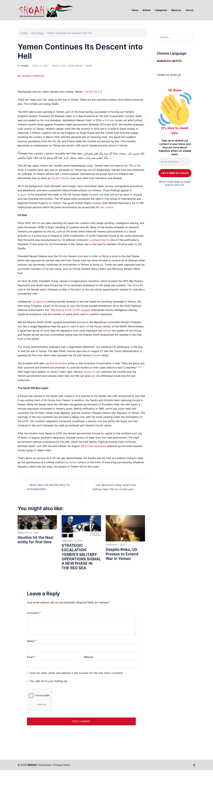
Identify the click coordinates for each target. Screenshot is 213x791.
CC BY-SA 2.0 (93, 91)
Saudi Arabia (75, 66)
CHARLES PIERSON (32, 75)
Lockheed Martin (99, 239)
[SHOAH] (46, 9)
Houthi (96, 355)
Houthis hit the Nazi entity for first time (35, 539)
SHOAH (25, 66)
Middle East (59, 66)
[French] (170, 61)
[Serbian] (177, 61)
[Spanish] (180, 61)
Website (88, 657)
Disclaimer (45, 764)
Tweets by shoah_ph (169, 74)
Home (23, 33)
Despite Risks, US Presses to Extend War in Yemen (122, 554)
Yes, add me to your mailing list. (48, 681)
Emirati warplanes (95, 446)
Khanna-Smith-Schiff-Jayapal (72, 310)
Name (31, 641)
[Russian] (173, 61)
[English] (167, 61)
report (23, 194)
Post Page (37, 33)
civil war (109, 120)
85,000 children (60, 178)
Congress (38, 301)
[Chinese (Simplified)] (161, 61)
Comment (34, 612)
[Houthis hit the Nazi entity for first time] (37, 522)
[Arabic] (158, 61)
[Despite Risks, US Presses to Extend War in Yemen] (125, 528)
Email (31, 657)
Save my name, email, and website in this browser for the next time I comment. (76, 672)
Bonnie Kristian (58, 363)
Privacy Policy (62, 764)
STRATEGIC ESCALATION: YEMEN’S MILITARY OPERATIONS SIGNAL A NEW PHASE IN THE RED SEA (81, 556)
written (107, 330)
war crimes (106, 207)
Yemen (88, 66)
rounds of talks (92, 371)
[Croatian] (164, 61)
